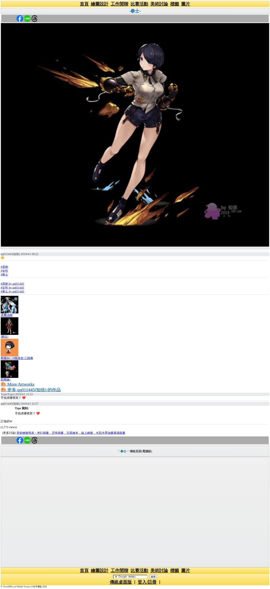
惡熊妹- (5, 379)
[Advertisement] (135, 512)
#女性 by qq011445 (12, 287)
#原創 (4, 266)
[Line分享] (27, 18)
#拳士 (4, 274)
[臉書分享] (20, 18)
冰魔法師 (6, 315)
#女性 (4, 270)
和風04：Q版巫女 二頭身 (17, 358)
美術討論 (159, 3)
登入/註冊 (147, 582)
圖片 (185, 3)
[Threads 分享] (34, 18)
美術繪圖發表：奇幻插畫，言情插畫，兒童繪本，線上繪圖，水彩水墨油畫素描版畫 (71, 432)
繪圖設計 (100, 3)
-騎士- (4, 336)
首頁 (84, 3)
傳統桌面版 (121, 582)
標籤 (174, 3)
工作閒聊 (119, 3)
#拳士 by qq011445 (12, 291)
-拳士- (135, 11)
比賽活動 (139, 3)
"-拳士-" (123, 451)
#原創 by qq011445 (12, 283)
